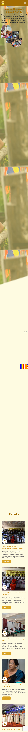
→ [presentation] (24, 43)
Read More (6, 561)
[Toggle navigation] (25, 3)
